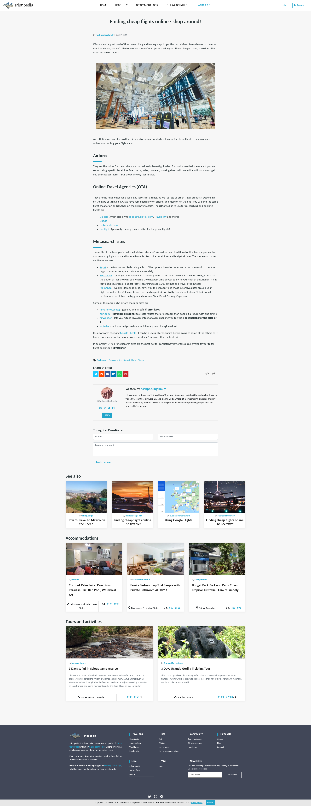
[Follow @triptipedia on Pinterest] (161, 797)
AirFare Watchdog (110, 309)
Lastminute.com (109, 225)
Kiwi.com (105, 314)
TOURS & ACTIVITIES (176, 5)
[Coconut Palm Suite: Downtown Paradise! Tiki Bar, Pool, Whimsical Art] (94, 559)
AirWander (106, 318)
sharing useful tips (112, 766)
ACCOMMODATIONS (147, 5)
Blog (219, 743)
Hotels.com (146, 217)
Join (284, 5)
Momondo (106, 288)
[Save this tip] (207, 373)
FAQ (160, 739)
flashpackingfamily (105, 35)
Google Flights (128, 333)
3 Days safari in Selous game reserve (93, 668)
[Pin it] (125, 374)
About (220, 739)
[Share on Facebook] (107, 374)
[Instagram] (105, 408)
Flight (133, 360)
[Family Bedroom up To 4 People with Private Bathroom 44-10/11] (155, 559)
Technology (102, 360)
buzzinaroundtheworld (180, 516)
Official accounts (195, 743)
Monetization (135, 743)
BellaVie (75, 580)
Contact (220, 747)
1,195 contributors (97, 747)
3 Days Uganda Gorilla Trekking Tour (185, 668)
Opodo (103, 221)
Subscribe (232, 775)
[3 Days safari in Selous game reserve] (109, 642)
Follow (107, 415)
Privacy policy (135, 766)
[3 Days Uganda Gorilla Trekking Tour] (201, 642)
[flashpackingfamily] (107, 393)
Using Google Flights (178, 520)
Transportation (115, 360)
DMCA (132, 774)
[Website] (100, 408)
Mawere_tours (78, 663)
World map (134, 747)
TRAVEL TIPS (121, 5)
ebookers (134, 217)
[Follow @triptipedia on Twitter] (149, 797)
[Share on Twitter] (95, 374)
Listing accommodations (169, 751)
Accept (210, 803)
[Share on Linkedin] (113, 374)
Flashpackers (201, 580)
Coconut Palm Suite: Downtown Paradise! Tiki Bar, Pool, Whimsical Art (92, 590)
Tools (161, 766)
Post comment (104, 462)
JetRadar (104, 326)
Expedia (104, 217)
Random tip (134, 751)
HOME (103, 5)
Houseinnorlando (141, 580)
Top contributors (195, 739)
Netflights (105, 229)
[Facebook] (113, 408)
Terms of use (134, 770)
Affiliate (162, 743)
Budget (126, 360)
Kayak (103, 267)
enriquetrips (87, 516)
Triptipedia (23, 5)
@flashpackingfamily (107, 401)
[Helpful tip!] (213, 373)
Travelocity (160, 217)
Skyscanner (106, 275)
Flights (141, 360)
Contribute (134, 739)
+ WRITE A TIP (203, 5)
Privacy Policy (197, 803)
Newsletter (192, 747)
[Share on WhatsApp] (119, 374)
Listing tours (164, 747)
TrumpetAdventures (173, 663)
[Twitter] (109, 408)
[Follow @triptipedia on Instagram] (155, 797)
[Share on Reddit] (101, 374)
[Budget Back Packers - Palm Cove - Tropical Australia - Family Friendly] (217, 559)
